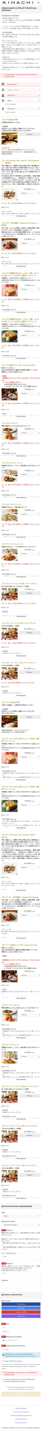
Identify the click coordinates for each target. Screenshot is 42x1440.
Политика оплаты (21, 1419)
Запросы (5, 1280)
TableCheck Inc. (20, 1428)
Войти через (6, 1301)
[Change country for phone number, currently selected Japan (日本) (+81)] (4, 1340)
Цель (3, 1212)
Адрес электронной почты (13, 1346)
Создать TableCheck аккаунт (13, 1361)
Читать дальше (21, 216)
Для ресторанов (21, 1408)
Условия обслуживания (21, 1412)
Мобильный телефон (12, 1337)
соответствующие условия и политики (20, 1389)
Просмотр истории (8, 1221)
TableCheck (21, 1316)
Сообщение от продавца (10, 15)
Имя (5, 1324)
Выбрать (30, 134)
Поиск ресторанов (21, 1422)
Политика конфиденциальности (21, 1415)
